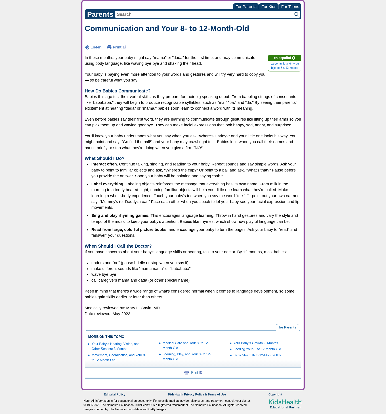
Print (117, 47)
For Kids (268, 6)
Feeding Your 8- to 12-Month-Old (257, 349)
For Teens (290, 6)
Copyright (275, 394)
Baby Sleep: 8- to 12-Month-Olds (257, 355)
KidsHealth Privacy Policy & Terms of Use (197, 394)
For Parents (245, 6)
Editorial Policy (114, 394)
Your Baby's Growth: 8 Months (255, 343)
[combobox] (204, 14)
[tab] (287, 327)
